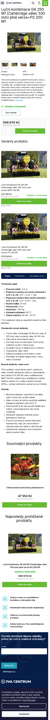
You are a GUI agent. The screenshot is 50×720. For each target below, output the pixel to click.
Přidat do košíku (30, 131)
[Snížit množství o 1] (10, 131)
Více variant (11, 112)
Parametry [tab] (20, 276)
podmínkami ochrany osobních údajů (16, 659)
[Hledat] (33, 3)
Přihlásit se (8, 666)
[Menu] (2, 3)
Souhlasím (24, 714)
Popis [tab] (7, 276)
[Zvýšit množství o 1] (13, 131)
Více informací (29, 700)
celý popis (19, 100)
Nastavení (24, 706)
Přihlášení (39, 3)
